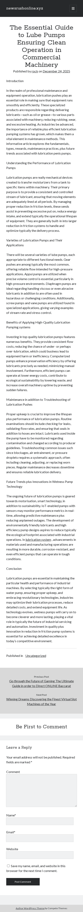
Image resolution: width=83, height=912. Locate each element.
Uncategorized (35, 655)
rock (35, 71)
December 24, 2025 (56, 71)
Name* (11, 815)
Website (12, 849)
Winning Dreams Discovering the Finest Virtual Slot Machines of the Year (41, 701)
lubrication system (38, 539)
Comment (13, 772)
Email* (10, 832)
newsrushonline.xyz (24, 8)
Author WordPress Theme (30, 908)
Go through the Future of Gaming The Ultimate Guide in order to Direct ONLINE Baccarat (41, 683)
